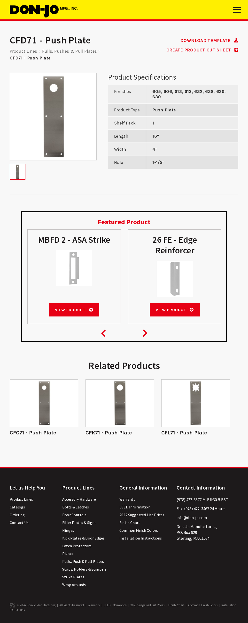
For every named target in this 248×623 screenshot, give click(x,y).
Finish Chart (129, 522)
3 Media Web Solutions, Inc (12, 605)
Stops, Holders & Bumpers (84, 569)
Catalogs (17, 507)
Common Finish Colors (138, 530)
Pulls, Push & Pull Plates (83, 561)
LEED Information (134, 507)
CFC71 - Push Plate (33, 433)
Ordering (17, 514)
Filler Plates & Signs (79, 522)
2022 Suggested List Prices (141, 514)
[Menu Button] (237, 12)
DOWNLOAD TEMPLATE (206, 40)
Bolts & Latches (75, 507)
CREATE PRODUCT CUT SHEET (199, 50)
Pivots (67, 553)
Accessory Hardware (79, 499)
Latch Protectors (77, 545)
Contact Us (19, 522)
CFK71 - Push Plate (108, 433)
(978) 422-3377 (189, 499)
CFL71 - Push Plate (184, 433)
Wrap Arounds (74, 584)
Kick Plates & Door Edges (83, 538)
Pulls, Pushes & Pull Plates (69, 51)
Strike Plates (73, 576)
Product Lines (23, 51)
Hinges (68, 530)
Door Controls (74, 514)
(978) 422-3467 (196, 508)
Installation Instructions (140, 538)
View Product (70, 309)
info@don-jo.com (192, 517)
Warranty (127, 499)
